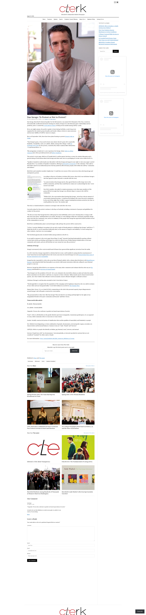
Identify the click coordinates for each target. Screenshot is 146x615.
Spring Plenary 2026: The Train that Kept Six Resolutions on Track (41, 395)
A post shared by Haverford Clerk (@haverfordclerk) (112, 92)
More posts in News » (90, 365)
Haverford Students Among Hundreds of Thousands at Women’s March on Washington (43, 493)
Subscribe (74, 350)
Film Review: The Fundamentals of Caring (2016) (77, 462)
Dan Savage (30, 361)
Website (28, 553)
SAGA (43, 361)
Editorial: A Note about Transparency (38, 462)
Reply (28, 514)
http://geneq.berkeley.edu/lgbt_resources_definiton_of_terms (57, 338)
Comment (29, 525)
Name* (28, 543)
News (44, 19)
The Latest (53, 119)
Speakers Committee (51, 361)
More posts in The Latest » (89, 432)
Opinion (55, 19)
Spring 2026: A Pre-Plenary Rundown (73, 394)
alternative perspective (69, 164)
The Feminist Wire (74, 286)
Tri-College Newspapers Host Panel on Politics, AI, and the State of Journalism (77, 427)
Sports (61, 19)
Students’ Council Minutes (71, 19)
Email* (28, 548)
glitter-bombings (56, 153)
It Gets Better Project (49, 125)
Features (49, 19)
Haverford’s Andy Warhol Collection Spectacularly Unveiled (77, 493)
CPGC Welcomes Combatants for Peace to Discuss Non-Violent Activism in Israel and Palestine (42, 427)
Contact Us (100, 19)
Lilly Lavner (37, 361)
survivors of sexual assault (48, 269)
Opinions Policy (91, 19)
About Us (81, 19)
